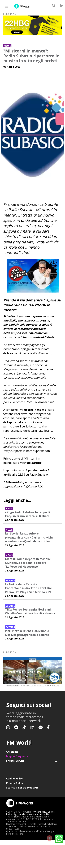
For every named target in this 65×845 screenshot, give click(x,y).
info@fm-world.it (32, 486)
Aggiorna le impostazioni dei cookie (31, 814)
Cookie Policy (14, 778)
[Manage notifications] (49, 838)
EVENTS (10, 580)
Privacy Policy (14, 783)
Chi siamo (12, 751)
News (7, 45)
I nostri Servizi (15, 760)
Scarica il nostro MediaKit (22, 787)
